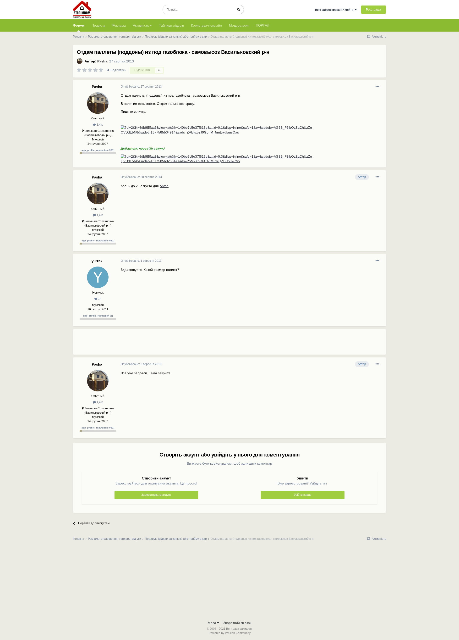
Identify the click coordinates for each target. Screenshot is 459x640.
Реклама (119, 25)
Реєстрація (373, 9)
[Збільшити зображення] (251, 130)
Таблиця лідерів (171, 25)
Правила (98, 25)
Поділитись (117, 70)
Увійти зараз (302, 494)
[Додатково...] (377, 86)
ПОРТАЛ (262, 25)
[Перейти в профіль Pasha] (79, 61)
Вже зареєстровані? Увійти (335, 9)
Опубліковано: (141, 86)
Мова (212, 623)
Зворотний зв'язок (237, 623)
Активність (141, 25)
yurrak (97, 261)
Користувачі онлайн (206, 25)
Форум (78, 25)
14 (99, 299)
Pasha (102, 61)
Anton (164, 186)
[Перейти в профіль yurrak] (98, 277)
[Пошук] (238, 9)
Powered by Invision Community (230, 633)
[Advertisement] (208, 344)
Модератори (239, 25)
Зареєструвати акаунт (156, 494)
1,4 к (99, 124)
